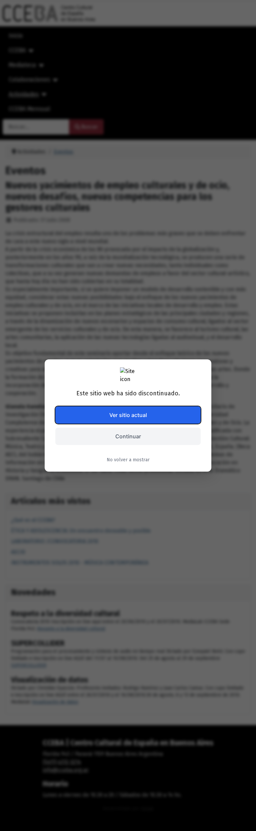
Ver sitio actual (128, 415)
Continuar (128, 436)
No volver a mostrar (128, 460)
